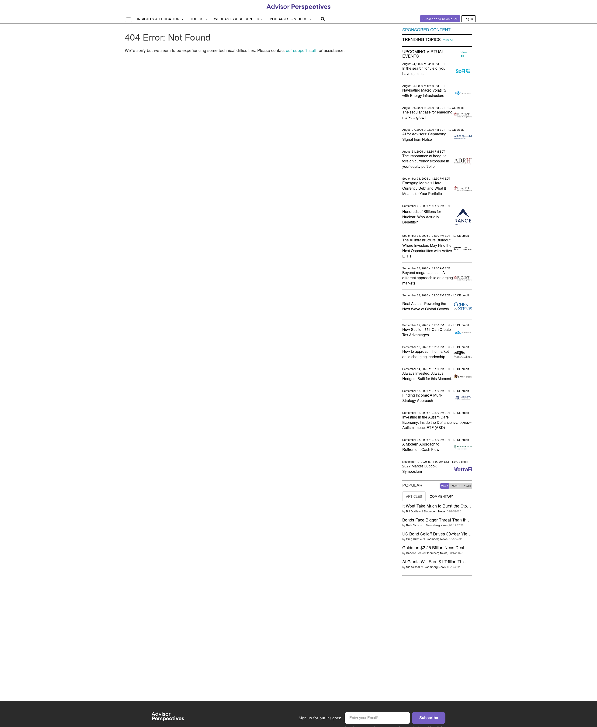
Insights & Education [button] (159, 19)
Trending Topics (421, 39)
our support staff (301, 50)
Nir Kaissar (413, 567)
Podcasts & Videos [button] (289, 19)
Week (444, 485)
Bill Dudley (413, 511)
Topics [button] (197, 19)
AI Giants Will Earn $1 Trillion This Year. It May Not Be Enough (460, 561)
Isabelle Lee (414, 553)
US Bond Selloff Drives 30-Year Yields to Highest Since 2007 (458, 534)
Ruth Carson (414, 525)
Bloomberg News (434, 511)
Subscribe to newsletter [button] (440, 19)
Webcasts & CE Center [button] (237, 19)
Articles (414, 496)
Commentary (441, 496)
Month (456, 485)
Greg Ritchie (414, 539)
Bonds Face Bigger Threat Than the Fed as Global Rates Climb (461, 520)
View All (448, 39)
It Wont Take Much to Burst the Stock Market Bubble (450, 506)
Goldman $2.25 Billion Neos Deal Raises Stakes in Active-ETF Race (465, 547)
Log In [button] (468, 19)
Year (467, 485)
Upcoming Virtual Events (423, 53)
